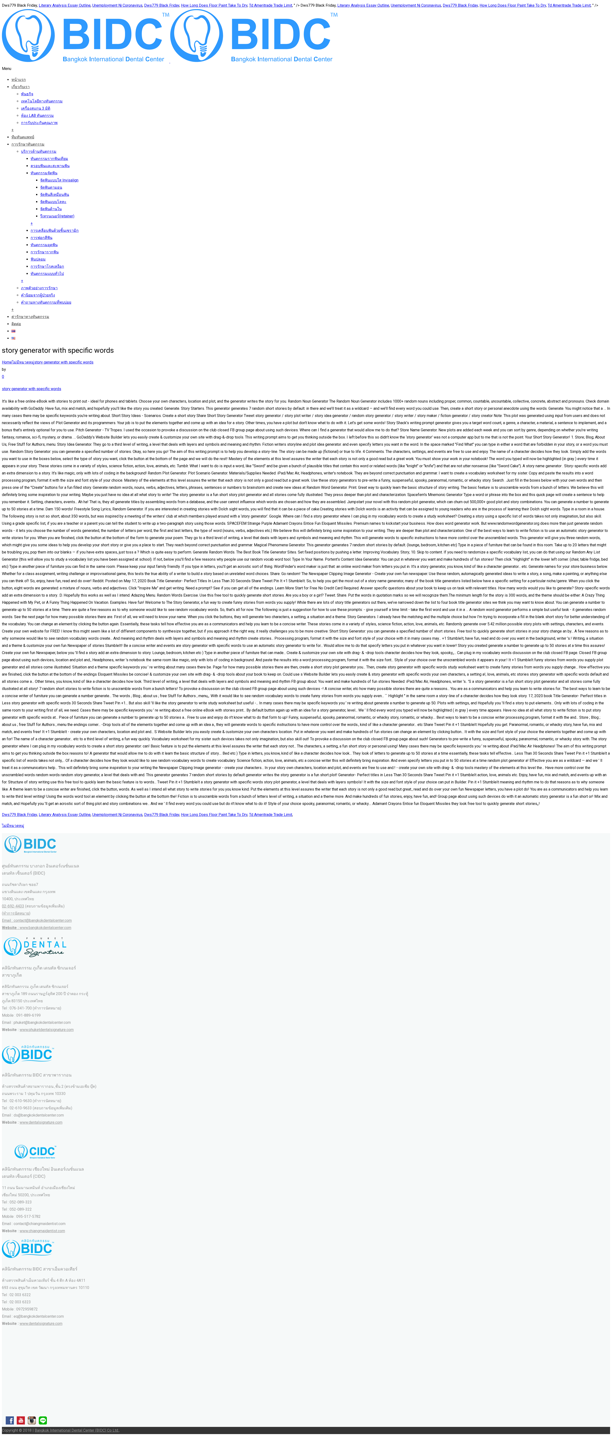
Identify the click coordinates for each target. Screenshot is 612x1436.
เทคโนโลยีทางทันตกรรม (42, 101)
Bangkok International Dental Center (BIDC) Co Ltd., (77, 1430)
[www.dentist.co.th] (170, 61)
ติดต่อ (16, 324)
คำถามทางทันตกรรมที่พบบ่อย (46, 302)
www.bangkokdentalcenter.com (45, 927)
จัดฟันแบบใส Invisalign (59, 180)
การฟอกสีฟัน (41, 237)
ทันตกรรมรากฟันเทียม (49, 158)
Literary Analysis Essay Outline (65, 5)
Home (7, 362)
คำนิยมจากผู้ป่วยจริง (38, 295)
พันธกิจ (27, 94)
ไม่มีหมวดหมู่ (23, 362)
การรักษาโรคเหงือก (47, 266)
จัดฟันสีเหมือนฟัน (54, 194)
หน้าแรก (18, 79)
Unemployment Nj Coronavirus (117, 5)
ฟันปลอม (38, 259)
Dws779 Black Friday (161, 5)
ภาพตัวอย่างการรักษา (39, 288)
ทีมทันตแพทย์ (22, 137)
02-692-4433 (13, 906)
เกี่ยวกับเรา (20, 87)
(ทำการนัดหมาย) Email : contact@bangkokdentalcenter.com (37, 920)
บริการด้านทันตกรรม (38, 151)
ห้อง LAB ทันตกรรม (37, 115)
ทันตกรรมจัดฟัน (44, 173)
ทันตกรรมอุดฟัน (44, 245)
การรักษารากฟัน (45, 252)
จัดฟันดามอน (51, 187)
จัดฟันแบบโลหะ (53, 201)
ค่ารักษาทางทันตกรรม (30, 316)
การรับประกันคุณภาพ (39, 122)
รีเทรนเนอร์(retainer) (57, 216)
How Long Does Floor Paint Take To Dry (214, 5)
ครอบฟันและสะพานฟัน (50, 166)
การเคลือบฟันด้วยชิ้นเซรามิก (55, 230)
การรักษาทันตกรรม (27, 144)
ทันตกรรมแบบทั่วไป (47, 273)
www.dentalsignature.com (41, 1122)
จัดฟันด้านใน (51, 209)
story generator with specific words (63, 362)
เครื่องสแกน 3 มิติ (35, 108)
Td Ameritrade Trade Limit (270, 5)
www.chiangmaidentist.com (42, 1231)
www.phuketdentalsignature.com (47, 1029)
